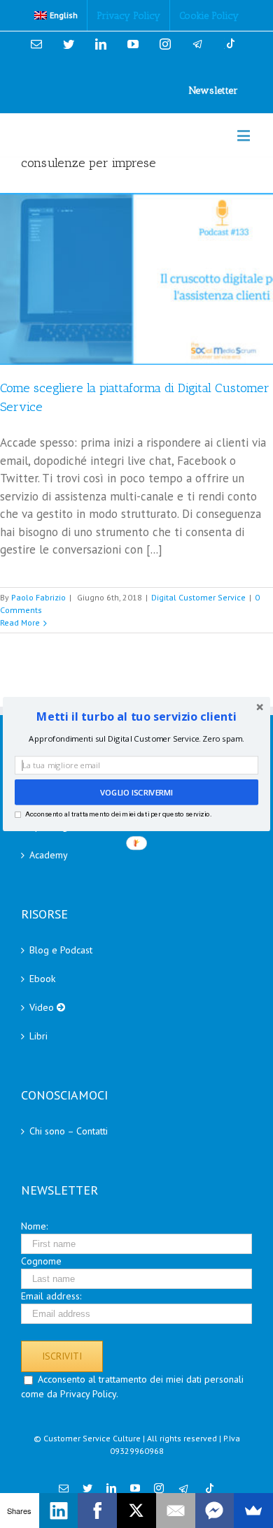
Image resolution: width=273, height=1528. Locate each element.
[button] (136, 717)
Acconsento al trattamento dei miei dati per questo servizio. (118, 814)
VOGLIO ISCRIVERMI (136, 792)
